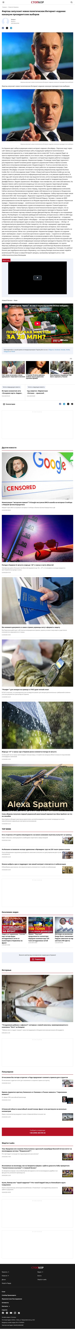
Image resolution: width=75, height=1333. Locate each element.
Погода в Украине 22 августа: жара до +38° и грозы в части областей (28, 565)
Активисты (5, 1303)
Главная (4, 7)
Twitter (68, 350)
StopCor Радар (6, 1283)
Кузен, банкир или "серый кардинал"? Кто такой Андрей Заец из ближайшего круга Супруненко (33, 1184)
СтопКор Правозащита (9, 1295)
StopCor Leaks (8, 1143)
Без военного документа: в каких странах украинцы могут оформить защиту (31, 627)
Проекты (5, 1272)
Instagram (7, 352)
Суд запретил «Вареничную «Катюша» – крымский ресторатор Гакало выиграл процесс (37, 394)
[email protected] (18, 1325)
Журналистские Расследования (12, 1299)
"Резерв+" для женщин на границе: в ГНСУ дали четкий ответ (25, 689)
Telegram (51, 350)
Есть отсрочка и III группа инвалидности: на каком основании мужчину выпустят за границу (37, 835)
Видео (40, 1272)
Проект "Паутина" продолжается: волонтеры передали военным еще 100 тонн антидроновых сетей (38, 937)
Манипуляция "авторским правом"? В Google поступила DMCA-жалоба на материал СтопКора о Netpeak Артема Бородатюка (37, 503)
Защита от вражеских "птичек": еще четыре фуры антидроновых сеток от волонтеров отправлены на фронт (14, 938)
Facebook (57, 350)
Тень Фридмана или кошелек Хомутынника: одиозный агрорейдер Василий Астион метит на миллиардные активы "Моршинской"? (37, 1150)
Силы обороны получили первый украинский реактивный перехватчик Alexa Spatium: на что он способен (37, 815)
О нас (3, 1292)
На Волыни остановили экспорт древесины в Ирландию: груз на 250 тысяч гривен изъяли (36, 849)
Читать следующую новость (36, 387)
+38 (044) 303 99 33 (37, 1133)
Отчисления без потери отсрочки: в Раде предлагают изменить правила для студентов (35, 1077)
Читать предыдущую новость (11, 387)
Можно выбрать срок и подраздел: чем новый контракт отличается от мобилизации (34, 864)
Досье (4, 1280)
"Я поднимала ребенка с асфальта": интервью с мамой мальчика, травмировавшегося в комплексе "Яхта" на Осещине (35, 1026)
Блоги (39, 1276)
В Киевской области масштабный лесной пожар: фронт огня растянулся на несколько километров (34, 1110)
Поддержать (39, 959)
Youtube (62, 350)
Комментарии (10, 404)
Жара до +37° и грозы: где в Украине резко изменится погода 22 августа (29, 752)
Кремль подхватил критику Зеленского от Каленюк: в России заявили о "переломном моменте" (34, 1093)
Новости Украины (13, 7)
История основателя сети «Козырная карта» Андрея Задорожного (11, 393)
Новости (4, 1276)
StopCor (13, 19)
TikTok (12, 352)
